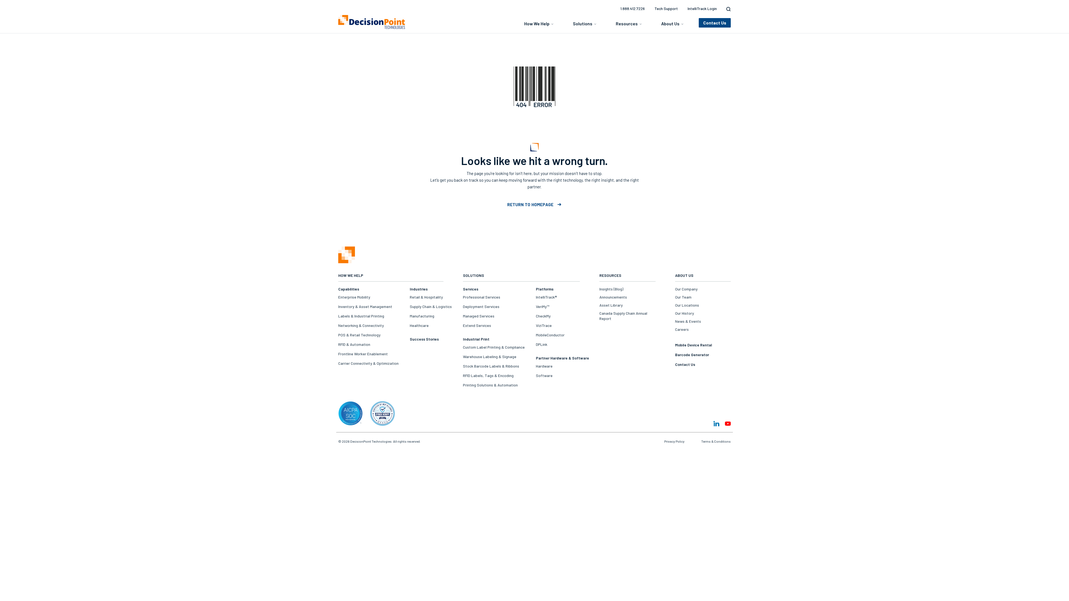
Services (470, 289)
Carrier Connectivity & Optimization (368, 363)
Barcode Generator (692, 354)
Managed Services (478, 316)
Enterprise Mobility (354, 297)
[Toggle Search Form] (727, 9)
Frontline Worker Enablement (363, 353)
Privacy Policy (674, 441)
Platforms (544, 289)
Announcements (613, 297)
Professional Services (481, 297)
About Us (670, 23)
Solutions (582, 23)
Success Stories (424, 339)
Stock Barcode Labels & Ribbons (491, 366)
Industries (419, 289)
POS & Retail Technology (359, 334)
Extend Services (477, 325)
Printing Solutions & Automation (490, 385)
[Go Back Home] (346, 261)
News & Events (688, 321)
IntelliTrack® (546, 297)
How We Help (537, 23)
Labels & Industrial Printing (361, 316)
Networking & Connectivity (361, 325)
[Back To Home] (371, 22)
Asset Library (611, 305)
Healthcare (419, 325)
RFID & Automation (354, 344)
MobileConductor (550, 334)
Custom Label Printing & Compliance (494, 347)
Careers (682, 329)
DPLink (541, 344)
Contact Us (685, 364)
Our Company (686, 289)
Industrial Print (476, 339)
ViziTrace (544, 325)
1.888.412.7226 (632, 8)
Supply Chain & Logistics (431, 306)
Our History (684, 313)
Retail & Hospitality (426, 297)
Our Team (683, 297)
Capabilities (348, 289)
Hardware (544, 366)
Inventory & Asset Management (365, 306)
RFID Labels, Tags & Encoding (488, 375)
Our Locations (687, 305)
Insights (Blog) (611, 289)
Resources (627, 23)
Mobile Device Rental (693, 345)
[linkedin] (716, 424)
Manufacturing (422, 316)
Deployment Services (481, 306)
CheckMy (543, 316)
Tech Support (666, 8)
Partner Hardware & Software (562, 358)
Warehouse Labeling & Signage (489, 356)
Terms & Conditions (716, 441)
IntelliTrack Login (702, 8)
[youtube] (728, 424)
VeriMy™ (542, 306)
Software (544, 375)
